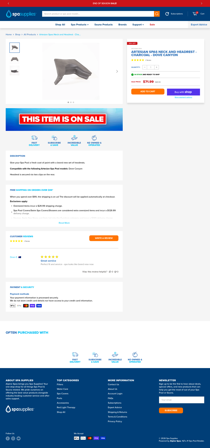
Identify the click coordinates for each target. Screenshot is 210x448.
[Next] (201, 3)
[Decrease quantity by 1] (145, 67)
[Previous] (8, 3)
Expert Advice (199, 24)
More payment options (183, 97)
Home (9, 34)
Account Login (115, 393)
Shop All (60, 24)
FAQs (110, 398)
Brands (122, 24)
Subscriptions (114, 402)
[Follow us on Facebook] (8, 438)
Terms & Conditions (117, 416)
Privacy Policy (115, 421)
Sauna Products (103, 24)
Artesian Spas (136, 49)
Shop (17, 34)
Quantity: (135, 67)
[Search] (157, 14)
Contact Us (113, 384)
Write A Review (104, 238)
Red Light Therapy (66, 407)
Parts (59, 398)
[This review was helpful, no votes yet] (110, 271)
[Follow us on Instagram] (13, 438)
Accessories (63, 402)
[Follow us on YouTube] (19, 438)
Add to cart (147, 91)
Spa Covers (62, 393)
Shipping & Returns (117, 412)
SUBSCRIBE (171, 410)
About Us (112, 389)
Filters (60, 384)
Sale (152, 24)
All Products (30, 34)
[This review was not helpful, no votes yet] (115, 271)
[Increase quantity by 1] (156, 67)
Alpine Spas (175, 440)
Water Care (62, 389)
